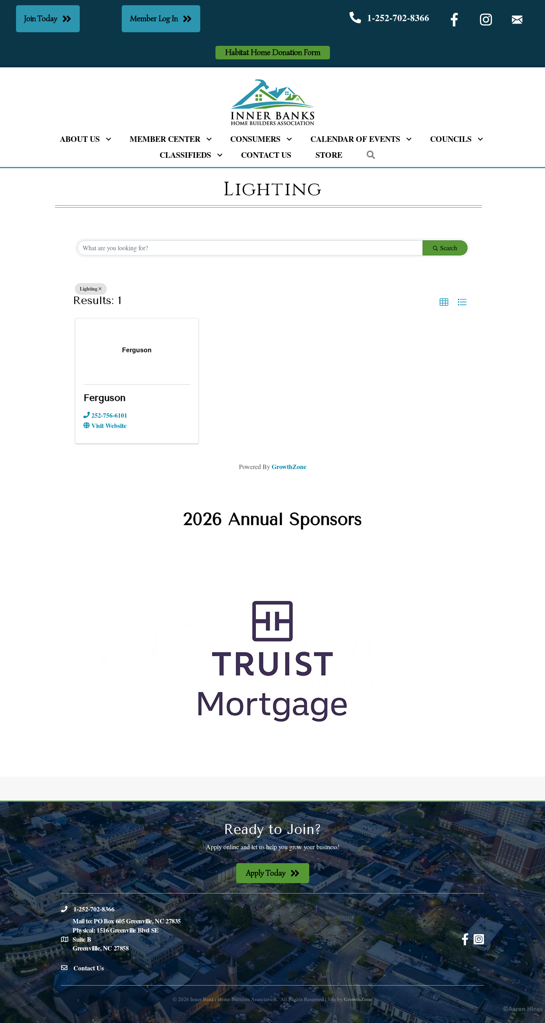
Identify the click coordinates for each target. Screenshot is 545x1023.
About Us (80, 139)
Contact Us (266, 155)
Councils (451, 139)
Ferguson (104, 397)
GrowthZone (289, 466)
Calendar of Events (355, 139)
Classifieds (185, 155)
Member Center (165, 139)
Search (448, 247)
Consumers (255, 139)
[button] (444, 302)
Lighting (88, 288)
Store (329, 155)
